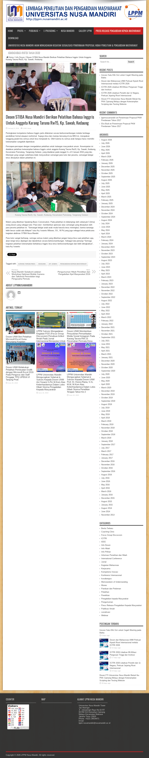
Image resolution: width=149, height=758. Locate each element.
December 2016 (108, 461)
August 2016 (106, 475)
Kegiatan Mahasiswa (110, 565)
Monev (104, 585)
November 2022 (108, 290)
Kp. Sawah (53, 264)
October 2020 (107, 367)
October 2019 (107, 398)
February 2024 (107, 240)
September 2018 (108, 434)
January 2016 (107, 495)
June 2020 (105, 377)
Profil (20, 31)
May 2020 (105, 381)
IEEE (103, 542)
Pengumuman (107, 602)
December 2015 (108, 498)
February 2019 (107, 424)
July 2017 (105, 448)
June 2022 (105, 307)
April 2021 (105, 351)
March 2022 (106, 317)
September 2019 (108, 401)
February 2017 (107, 454)
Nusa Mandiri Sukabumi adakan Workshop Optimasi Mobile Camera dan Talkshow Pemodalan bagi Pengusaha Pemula (28, 274)
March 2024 (106, 237)
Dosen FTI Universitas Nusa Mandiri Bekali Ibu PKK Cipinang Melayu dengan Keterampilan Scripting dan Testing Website (121, 101)
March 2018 (106, 438)
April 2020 (105, 384)
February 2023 (107, 280)
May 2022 (105, 310)
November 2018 (108, 428)
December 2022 (108, 287)
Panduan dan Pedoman (111, 589)
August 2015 (106, 501)
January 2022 (107, 324)
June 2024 (105, 227)
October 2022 (107, 294)
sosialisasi (105, 612)
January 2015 (107, 505)
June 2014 (105, 511)
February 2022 (107, 321)
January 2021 (107, 357)
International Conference (111, 558)
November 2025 (108, 170)
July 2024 (105, 223)
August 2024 (106, 220)
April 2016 (105, 488)
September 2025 (108, 177)
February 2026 (107, 160)
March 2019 (106, 421)
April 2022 (105, 314)
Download (13, 38)
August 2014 (106, 508)
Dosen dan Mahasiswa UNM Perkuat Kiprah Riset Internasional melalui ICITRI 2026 (125, 642)
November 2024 (108, 210)
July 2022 (105, 304)
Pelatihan (105, 592)
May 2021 (105, 347)
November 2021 (108, 331)
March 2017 (106, 451)
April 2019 (105, 418)
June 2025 (105, 187)
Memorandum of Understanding (114, 582)
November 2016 (108, 465)
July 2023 (105, 264)
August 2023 (106, 260)
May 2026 (105, 150)
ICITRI (104, 538)
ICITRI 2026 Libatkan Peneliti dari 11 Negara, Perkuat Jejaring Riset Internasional (125, 665)
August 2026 (106, 140)
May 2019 (105, 414)
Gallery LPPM (85, 31)
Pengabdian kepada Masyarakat (114, 599)
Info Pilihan (106, 552)
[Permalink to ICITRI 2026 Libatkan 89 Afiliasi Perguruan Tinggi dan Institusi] (104, 659)
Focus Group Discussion (111, 535)
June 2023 (105, 267)
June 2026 (105, 146)
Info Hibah (105, 548)
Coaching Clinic (107, 532)
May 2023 (105, 270)
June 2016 (105, 481)
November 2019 (108, 394)
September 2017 (108, 444)
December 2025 (108, 167)
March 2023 (106, 277)
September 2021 (108, 337)
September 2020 (108, 371)
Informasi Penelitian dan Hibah (114, 555)
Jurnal (103, 562)
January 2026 (107, 163)
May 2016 (105, 485)
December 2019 (108, 391)
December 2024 (108, 207)
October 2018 (107, 431)
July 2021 (105, 341)
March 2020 (106, 387)
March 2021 (106, 354)
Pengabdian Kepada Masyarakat (73, 264)
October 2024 (107, 213)
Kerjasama (105, 568)
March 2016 (106, 491)
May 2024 (105, 230)
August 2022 (106, 300)
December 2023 (108, 247)
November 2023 (108, 250)
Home (10, 31)
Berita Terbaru (107, 528)
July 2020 (105, 374)
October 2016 (107, 468)
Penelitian (105, 595)
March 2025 (106, 197)
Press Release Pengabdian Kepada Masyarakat (118, 31)
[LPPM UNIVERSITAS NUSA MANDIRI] (74, 19)
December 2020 (108, 361)
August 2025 (106, 180)
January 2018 (107, 441)
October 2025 (107, 173)
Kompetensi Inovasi (109, 572)
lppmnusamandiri (108, 118)
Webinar (104, 615)
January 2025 (107, 203)
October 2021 (107, 334)
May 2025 (105, 190)
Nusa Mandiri (67, 31)
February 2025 (107, 200)
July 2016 (105, 478)
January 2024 (107, 244)
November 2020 (108, 364)
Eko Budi (105, 124)
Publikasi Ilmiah (108, 609)
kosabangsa (106, 578)
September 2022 (108, 297)
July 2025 (105, 183)
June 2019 (105, 411)
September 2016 (108, 471)
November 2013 (108, 515)
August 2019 (106, 404)
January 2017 (107, 458)
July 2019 (105, 408)
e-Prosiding (49, 31)
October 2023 (107, 254)
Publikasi (33, 31)
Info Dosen (20, 57)
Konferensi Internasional (111, 575)
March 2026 (106, 156)
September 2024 (108, 217)
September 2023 (108, 257)
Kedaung (42, 264)
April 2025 (105, 193)
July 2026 (105, 143)
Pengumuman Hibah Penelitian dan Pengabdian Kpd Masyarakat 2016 (74, 272)
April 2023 (105, 274)
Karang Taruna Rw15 (26, 264)
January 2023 (107, 284)
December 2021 (108, 327)
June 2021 (105, 344)
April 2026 (105, 153)
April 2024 (105, 233)
